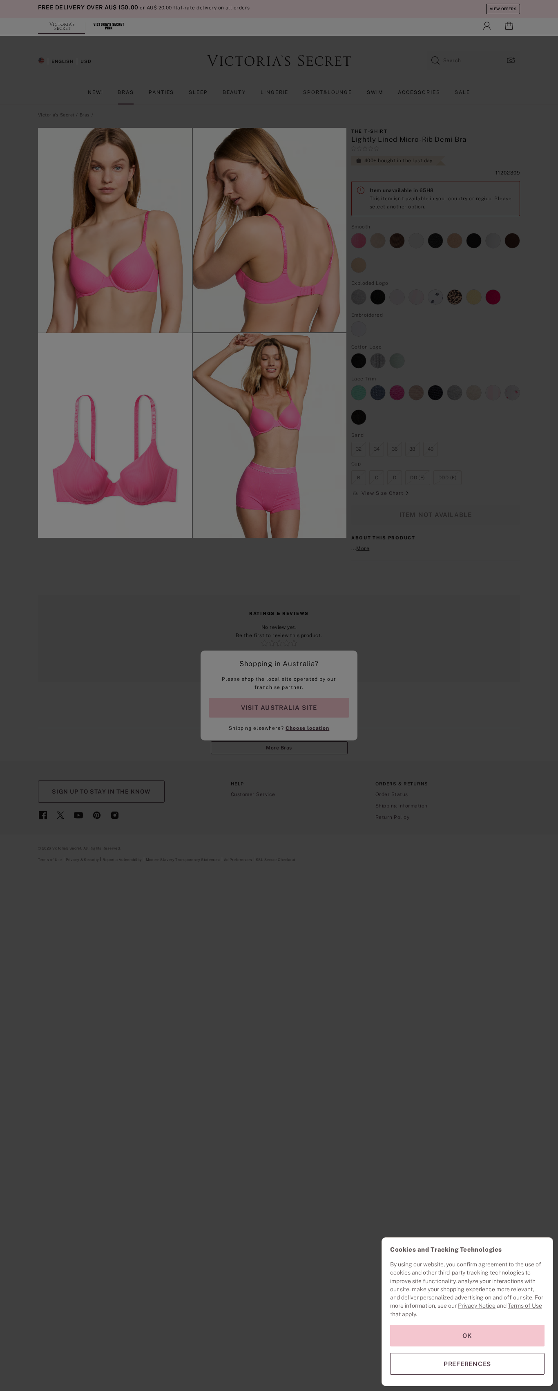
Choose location (307, 728)
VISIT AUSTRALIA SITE (279, 707)
